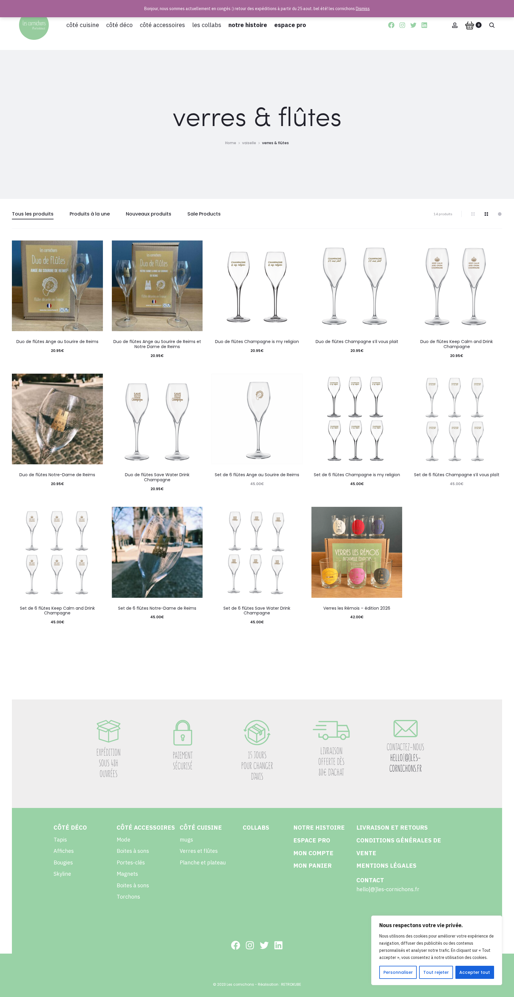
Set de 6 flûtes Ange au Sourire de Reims (257, 475)
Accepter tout (474, 972)
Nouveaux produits (148, 213)
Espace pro (290, 25)
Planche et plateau (203, 862)
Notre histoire (247, 25)
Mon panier (312, 865)
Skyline (62, 873)
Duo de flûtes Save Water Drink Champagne (157, 477)
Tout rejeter (436, 972)
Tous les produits (33, 213)
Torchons (128, 896)
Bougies (63, 862)
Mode (123, 839)
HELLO (396, 758)
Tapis (60, 839)
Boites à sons (133, 850)
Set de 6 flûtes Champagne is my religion (357, 475)
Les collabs (206, 25)
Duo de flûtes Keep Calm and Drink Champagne (456, 344)
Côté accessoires (162, 25)
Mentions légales (386, 865)
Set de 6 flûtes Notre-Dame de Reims (157, 608)
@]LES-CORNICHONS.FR (405, 763)
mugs (186, 839)
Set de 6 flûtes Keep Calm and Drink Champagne (57, 610)
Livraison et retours (392, 827)
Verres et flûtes (199, 850)
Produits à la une (90, 213)
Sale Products (204, 213)
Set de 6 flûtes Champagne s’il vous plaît (456, 475)
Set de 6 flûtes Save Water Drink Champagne (256, 610)
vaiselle (249, 142)
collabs (256, 827)
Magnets (127, 873)
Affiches (64, 850)
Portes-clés (131, 862)
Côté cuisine (82, 25)
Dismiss (363, 8)
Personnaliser (398, 972)
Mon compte (313, 853)
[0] (469, 25)
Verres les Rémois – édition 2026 (356, 608)
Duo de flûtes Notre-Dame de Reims (57, 475)
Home (230, 142)
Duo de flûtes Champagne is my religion (257, 342)
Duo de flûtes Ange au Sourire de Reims (57, 342)
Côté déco (119, 25)
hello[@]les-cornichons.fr (387, 889)
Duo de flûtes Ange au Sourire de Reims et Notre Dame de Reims (157, 344)
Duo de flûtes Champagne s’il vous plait (357, 342)
